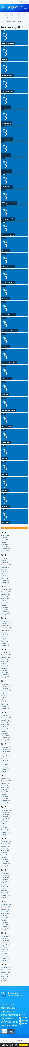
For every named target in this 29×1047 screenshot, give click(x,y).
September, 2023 (6, 628)
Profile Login (24, 2)
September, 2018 (6, 785)
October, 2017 (5, 814)
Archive (20, 21)
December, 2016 (6, 842)
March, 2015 (5, 893)
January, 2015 (5, 897)
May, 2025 (4, 574)
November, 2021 (6, 686)
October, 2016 (5, 846)
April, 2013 (4, 954)
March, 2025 (5, 578)
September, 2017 (6, 817)
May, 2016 (4, 857)
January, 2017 (5, 834)
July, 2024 (4, 601)
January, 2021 (5, 708)
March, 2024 (5, 609)
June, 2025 (4, 571)
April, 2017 (4, 828)
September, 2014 (6, 911)
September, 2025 (6, 565)
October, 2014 (5, 909)
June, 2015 (4, 886)
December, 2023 (6, 621)
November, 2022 (6, 655)
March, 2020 (5, 735)
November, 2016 (6, 844)
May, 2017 (4, 825)
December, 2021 (6, 684)
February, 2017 (5, 832)
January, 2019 (5, 771)
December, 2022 (6, 653)
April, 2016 (4, 859)
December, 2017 (6, 810)
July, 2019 (4, 758)
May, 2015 (4, 888)
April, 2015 (4, 891)
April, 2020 (4, 733)
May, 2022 (4, 668)
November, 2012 (6, 970)
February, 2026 (5, 549)
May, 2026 (4, 542)
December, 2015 (6, 873)
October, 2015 (5, 877)
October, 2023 (5, 626)
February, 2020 (5, 738)
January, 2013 (5, 960)
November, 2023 (6, 623)
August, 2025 (5, 567)
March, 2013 (5, 956)
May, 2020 (4, 731)
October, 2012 (5, 972)
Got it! (24, 1044)
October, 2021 (5, 688)
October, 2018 (5, 783)
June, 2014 (4, 918)
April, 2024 (4, 607)
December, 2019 (6, 747)
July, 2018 (4, 790)
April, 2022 (4, 670)
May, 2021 (4, 700)
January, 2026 (5, 551)
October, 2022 (5, 657)
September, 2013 (6, 943)
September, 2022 (6, 659)
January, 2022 (5, 677)
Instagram (25, 1020)
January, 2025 (5, 582)
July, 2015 (4, 884)
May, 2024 (4, 605)
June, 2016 (4, 855)
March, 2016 (5, 861)
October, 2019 (5, 751)
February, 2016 (5, 864)
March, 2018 (5, 798)
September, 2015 (6, 880)
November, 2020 (6, 718)
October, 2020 (5, 720)
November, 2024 (6, 592)
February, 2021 (5, 706)
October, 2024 (5, 594)
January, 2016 (5, 866)
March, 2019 (5, 767)
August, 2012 (5, 976)
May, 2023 (4, 637)
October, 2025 (5, 563)
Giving (6, 17)
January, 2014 (5, 929)
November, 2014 (6, 907)
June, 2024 (4, 603)
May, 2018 (4, 794)
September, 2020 (6, 722)
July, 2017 (4, 821)
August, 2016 (5, 850)
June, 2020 (4, 729)
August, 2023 (5, 630)
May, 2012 (4, 981)
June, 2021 (4, 697)
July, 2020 (4, 727)
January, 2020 (5, 740)
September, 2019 (6, 754)
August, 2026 (5, 535)
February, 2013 (5, 958)
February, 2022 (5, 675)
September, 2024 (6, 596)
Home (3, 21)
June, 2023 (4, 634)
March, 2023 (5, 641)
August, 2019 (5, 756)
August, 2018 (5, 787)
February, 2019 (5, 769)
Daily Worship (11, 21)
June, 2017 (4, 823)
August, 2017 (5, 819)
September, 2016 (6, 848)
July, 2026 (4, 538)
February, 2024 (5, 612)
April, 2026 (4, 544)
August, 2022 (5, 661)
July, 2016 (4, 853)
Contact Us (18, 17)
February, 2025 (5, 580)
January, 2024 (5, 614)
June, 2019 (4, 760)
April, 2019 (4, 765)
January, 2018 (5, 803)
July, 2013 (4, 947)
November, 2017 (6, 812)
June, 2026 (4, 540)
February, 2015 (5, 895)
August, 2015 (5, 882)
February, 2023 (5, 643)
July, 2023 (4, 632)
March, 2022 (5, 672)
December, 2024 (6, 590)
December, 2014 (6, 905)
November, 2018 (6, 781)
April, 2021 (4, 702)
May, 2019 (4, 762)
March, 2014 (5, 924)
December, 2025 (6, 558)
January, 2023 (5, 645)
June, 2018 (4, 792)
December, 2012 (6, 968)
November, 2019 (6, 749)
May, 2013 (4, 951)
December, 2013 (6, 936)
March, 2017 (5, 830)
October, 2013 (5, 940)
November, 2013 (6, 938)
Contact (24, 1015)
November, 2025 (6, 560)
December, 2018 (6, 779)
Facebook (24, 1017)
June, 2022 (4, 666)
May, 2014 (4, 920)
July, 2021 (4, 695)
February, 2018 (5, 801)
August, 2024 (5, 598)
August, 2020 (5, 724)
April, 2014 (4, 922)
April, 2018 (4, 796)
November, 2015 (6, 875)
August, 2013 (5, 945)
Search (24, 17)
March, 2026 (5, 546)
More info (16, 1045)
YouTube (24, 1023)
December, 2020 (6, 716)
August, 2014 (5, 913)
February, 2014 (5, 927)
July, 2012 (4, 979)
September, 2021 (6, 691)
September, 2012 (6, 974)
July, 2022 (4, 664)
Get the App (12, 17)
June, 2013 (4, 949)
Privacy (14, 1042)
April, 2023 (4, 639)
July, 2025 (4, 569)
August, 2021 (5, 693)
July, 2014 (4, 916)
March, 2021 (5, 704)
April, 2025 (4, 576)
